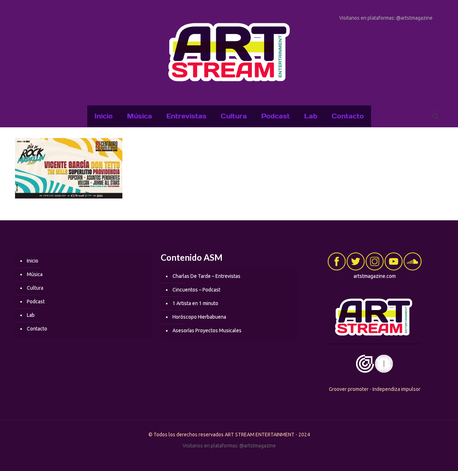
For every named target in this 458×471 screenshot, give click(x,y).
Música (35, 274)
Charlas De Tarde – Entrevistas (206, 276)
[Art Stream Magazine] (229, 52)
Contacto (37, 329)
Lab (31, 315)
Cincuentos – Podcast (196, 290)
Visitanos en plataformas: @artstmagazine (386, 17)
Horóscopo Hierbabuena (199, 317)
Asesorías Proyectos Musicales (207, 330)
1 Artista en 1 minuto (195, 303)
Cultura (35, 288)
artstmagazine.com (375, 276)
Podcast (36, 301)
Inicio (32, 261)
